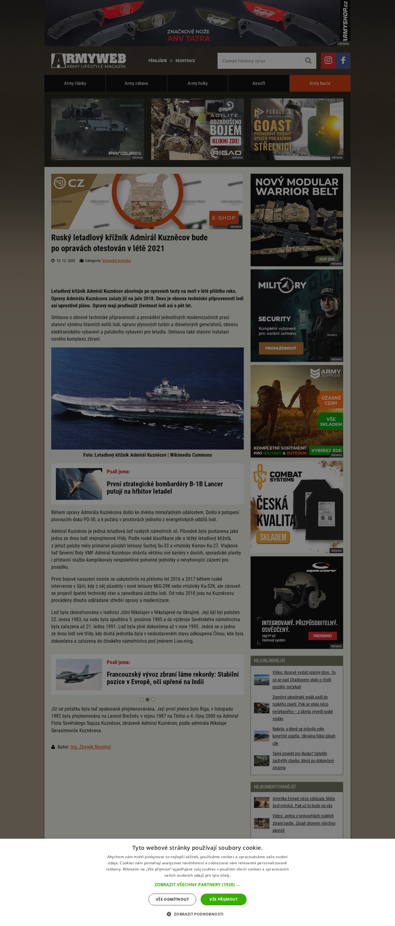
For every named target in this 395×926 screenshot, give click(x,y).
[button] (197, 884)
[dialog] (197, 882)
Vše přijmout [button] (224, 899)
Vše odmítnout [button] (172, 899)
